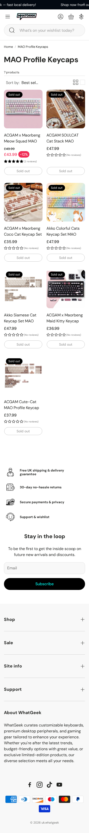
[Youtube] (59, 785)
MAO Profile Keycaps (33, 47)
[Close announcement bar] (84, 3)
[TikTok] (49, 785)
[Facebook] (30, 785)
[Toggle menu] (7, 16)
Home (8, 47)
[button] (44, 30)
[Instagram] (40, 785)
